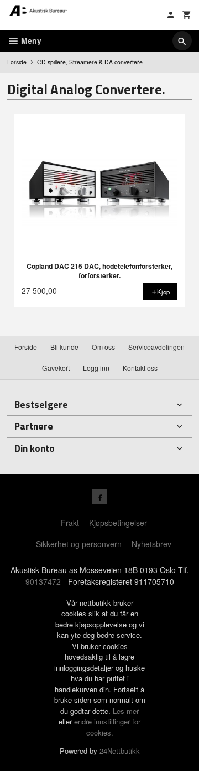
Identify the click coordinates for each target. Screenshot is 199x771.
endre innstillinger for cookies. (107, 727)
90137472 (43, 581)
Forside (17, 62)
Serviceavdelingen (156, 346)
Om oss (103, 346)
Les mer (126, 711)
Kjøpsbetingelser (118, 522)
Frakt (70, 522)
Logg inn (96, 367)
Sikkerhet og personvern (79, 543)
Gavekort (56, 367)
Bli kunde (64, 346)
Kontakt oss (140, 367)
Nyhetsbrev (151, 543)
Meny (30, 40)
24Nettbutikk (120, 751)
